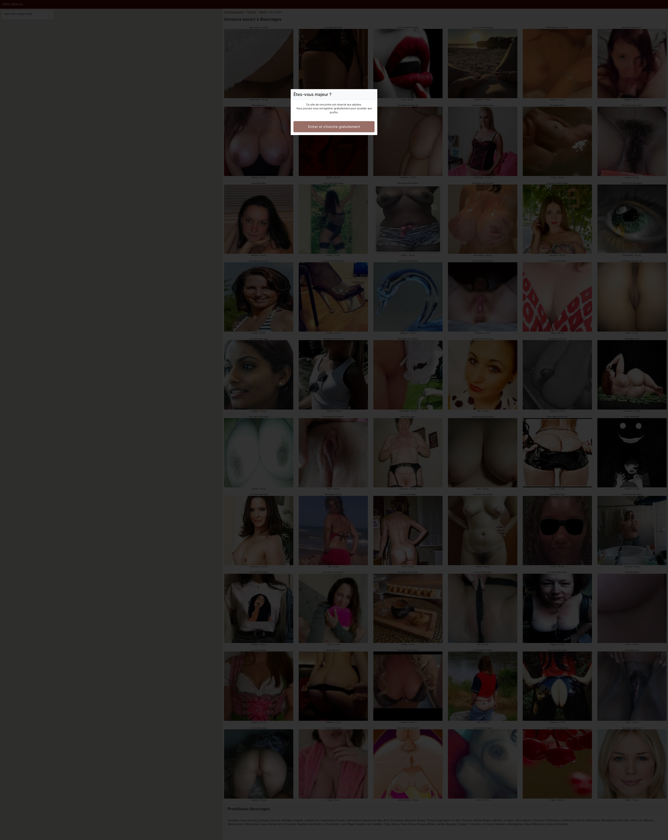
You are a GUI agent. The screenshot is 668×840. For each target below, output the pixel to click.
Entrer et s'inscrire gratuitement (334, 127)
